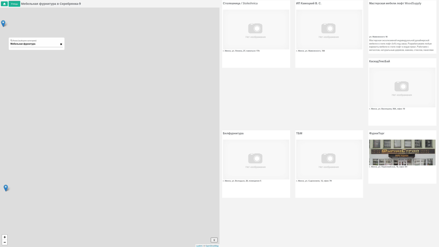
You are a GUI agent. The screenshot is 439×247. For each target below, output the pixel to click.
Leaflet (199, 245)
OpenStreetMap (212, 245)
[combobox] (35, 44)
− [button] (5, 242)
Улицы (14, 3)
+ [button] (5, 237)
